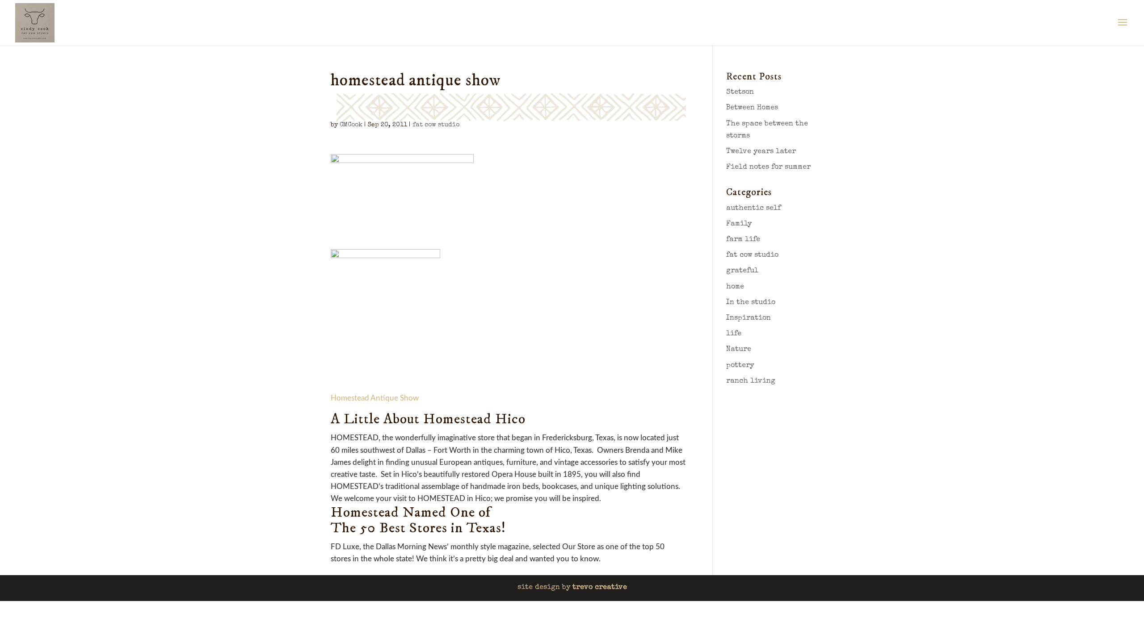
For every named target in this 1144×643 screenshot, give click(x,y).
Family (739, 224)
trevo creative (599, 587)
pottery (740, 365)
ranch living (750, 381)
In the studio (750, 302)
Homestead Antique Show (375, 398)
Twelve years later (761, 151)
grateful (742, 271)
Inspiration (748, 318)
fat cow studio (435, 125)
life (733, 334)
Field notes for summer (768, 167)
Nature (738, 349)
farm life (743, 239)
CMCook (351, 125)
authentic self (753, 208)
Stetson (740, 92)
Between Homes (752, 108)
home (735, 287)
